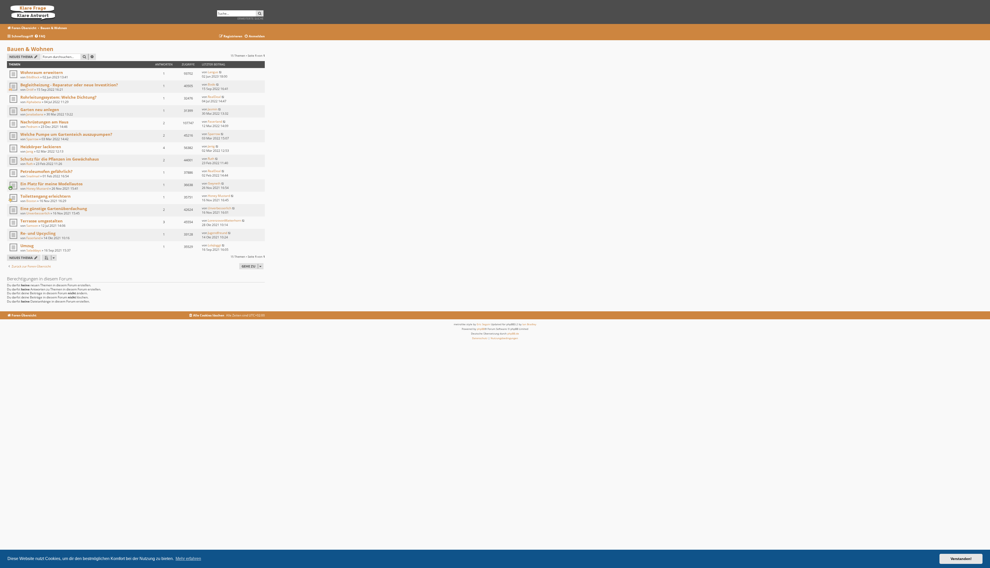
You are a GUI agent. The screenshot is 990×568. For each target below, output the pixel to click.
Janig (29, 151)
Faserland (215, 121)
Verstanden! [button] (961, 559)
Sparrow (32, 139)
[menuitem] (39, 36)
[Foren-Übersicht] (34, 12)
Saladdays (33, 250)
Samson (32, 225)
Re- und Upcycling (37, 233)
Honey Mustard (37, 188)
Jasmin (212, 109)
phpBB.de (513, 333)
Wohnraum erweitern (41, 72)
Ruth (29, 164)
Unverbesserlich (38, 213)
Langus (213, 72)
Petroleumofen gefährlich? (46, 171)
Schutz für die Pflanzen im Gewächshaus (59, 159)
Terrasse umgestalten (41, 220)
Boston (31, 201)
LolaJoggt (214, 245)
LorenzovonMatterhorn (224, 220)
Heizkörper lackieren (40, 146)
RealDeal (214, 97)
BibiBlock (32, 77)
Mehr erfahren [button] (188, 558)
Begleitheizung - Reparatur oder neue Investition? (69, 84)
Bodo (211, 84)
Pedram (32, 126)
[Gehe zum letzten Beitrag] (220, 72)
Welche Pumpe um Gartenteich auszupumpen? (66, 134)
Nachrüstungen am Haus (44, 121)
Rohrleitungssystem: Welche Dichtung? (58, 97)
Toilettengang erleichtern (45, 196)
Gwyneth (214, 183)
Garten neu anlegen (39, 109)
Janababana (34, 114)
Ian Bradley (529, 324)
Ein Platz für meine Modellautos (51, 183)
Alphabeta (33, 102)
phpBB (481, 329)
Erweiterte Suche (250, 18)
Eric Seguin (483, 324)
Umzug (27, 245)
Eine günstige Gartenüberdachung (53, 208)
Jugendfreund (217, 233)
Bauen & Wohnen (30, 49)
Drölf (30, 89)
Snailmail (32, 176)
